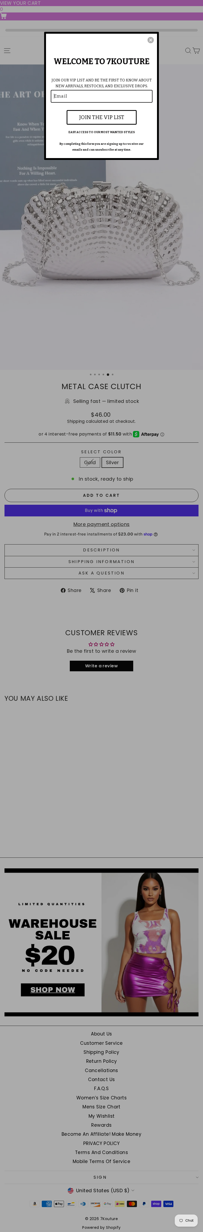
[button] (150, 40)
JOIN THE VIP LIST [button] (101, 117)
